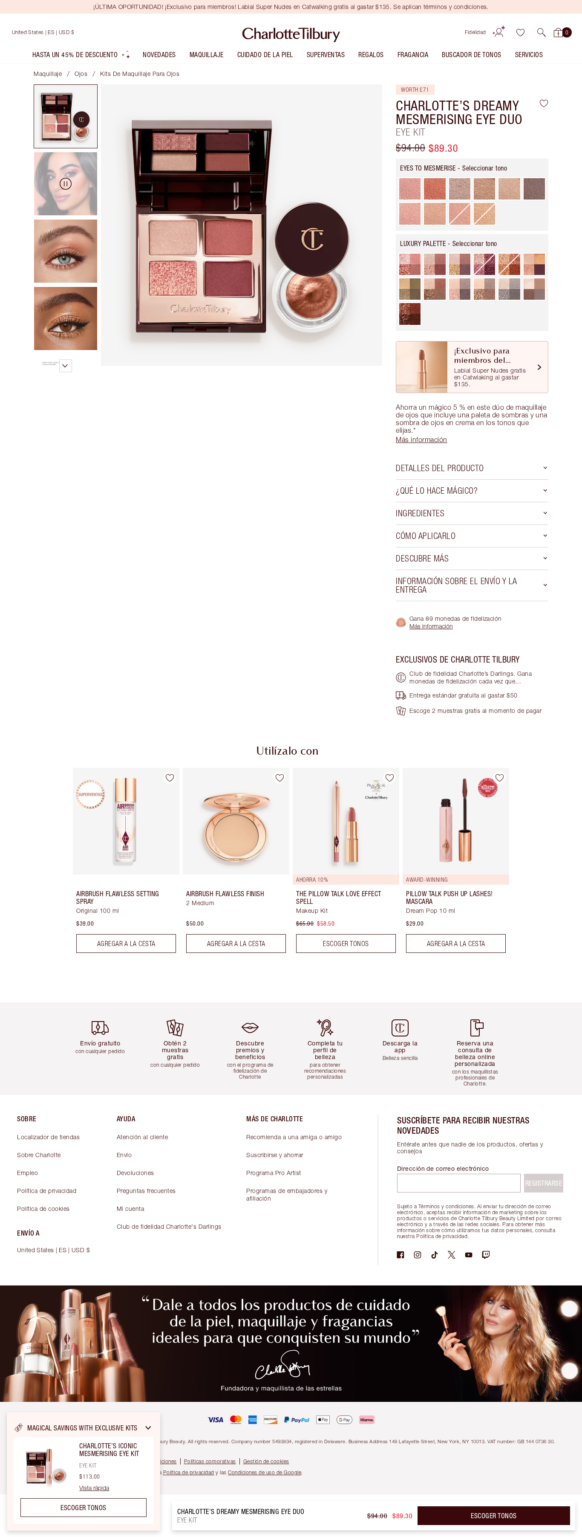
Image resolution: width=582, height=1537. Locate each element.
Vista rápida (94, 1488)
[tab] (66, 116)
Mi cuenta (130, 1208)
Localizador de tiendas (48, 1136)
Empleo (27, 1172)
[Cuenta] (499, 32)
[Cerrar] (148, 1428)
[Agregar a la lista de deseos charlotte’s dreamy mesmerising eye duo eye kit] (544, 103)
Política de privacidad (46, 1190)
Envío (124, 1154)
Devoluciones (135, 1172)
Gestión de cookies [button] (266, 1461)
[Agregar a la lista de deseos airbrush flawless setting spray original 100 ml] (169, 777)
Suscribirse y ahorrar (274, 1154)
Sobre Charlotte (39, 1154)
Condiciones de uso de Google (264, 1472)
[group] (120, 864)
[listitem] (81, 56)
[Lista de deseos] (520, 32)
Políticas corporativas (210, 1461)
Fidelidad (475, 32)
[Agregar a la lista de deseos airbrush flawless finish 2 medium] (279, 777)
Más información (431, 626)
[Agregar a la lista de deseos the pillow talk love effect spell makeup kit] (389, 777)
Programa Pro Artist (273, 1172)
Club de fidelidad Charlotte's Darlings (169, 1226)
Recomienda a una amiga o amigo (294, 1136)
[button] (541, 32)
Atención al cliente (142, 1136)
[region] (83, 1471)
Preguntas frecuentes (146, 1190)
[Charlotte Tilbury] (291, 32)
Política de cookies (43, 1208)
